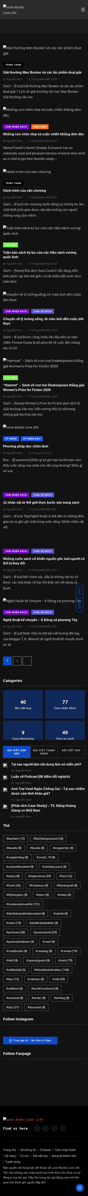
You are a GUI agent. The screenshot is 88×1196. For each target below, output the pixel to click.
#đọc (12, 1007)
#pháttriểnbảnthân (43, 923)
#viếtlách (14, 988)
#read (48, 941)
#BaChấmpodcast (48, 838)
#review (69, 951)
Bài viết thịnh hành (44, 752)
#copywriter (63, 848)
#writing (61, 998)
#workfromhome (45, 988)
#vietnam (35, 979)
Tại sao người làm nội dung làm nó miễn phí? (46, 764)
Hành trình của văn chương (24, 191)
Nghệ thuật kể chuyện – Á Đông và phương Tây (40, 620)
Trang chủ (9, 1150)
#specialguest (38, 960)
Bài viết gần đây (16, 752)
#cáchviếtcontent (20, 866)
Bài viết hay (71, 750)
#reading (43, 951)
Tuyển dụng (12, 1161)
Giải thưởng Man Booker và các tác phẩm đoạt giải (42, 72)
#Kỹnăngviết (67, 885)
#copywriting (17, 857)
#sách (65, 960)
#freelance (38, 885)
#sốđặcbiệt (16, 969)
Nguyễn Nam (24, 770)
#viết (58, 979)
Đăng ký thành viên (64, 1155)
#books (37, 848)
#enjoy (13, 876)
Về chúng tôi (28, 1150)
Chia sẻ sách (43, 311)
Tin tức (10, 245)
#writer (39, 998)
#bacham (15, 838)
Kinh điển (40, 127)
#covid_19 (45, 857)
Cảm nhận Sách (16, 127)
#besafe (14, 848)
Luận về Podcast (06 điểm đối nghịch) (40, 776)
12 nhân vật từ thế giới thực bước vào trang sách (41, 502)
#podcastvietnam (20, 941)
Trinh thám (13, 65)
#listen (64, 894)
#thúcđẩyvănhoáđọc (51, 969)
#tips (12, 979)
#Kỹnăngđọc (17, 894)
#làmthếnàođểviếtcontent (25, 913)
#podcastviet (45, 932)
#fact (65, 876)
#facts (13, 885)
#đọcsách (36, 1007)
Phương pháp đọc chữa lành (25, 446)
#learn (42, 894)
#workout (14, 998)
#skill (12, 960)
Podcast (45, 1150)
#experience (39, 876)
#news (13, 923)
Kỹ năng (11, 438)
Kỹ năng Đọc (32, 438)
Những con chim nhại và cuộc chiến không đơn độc (43, 134)
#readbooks (16, 951)
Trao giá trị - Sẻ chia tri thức (32, 1040)
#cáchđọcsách (54, 866)
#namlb (60, 913)
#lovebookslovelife (23, 904)
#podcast (15, 932)
